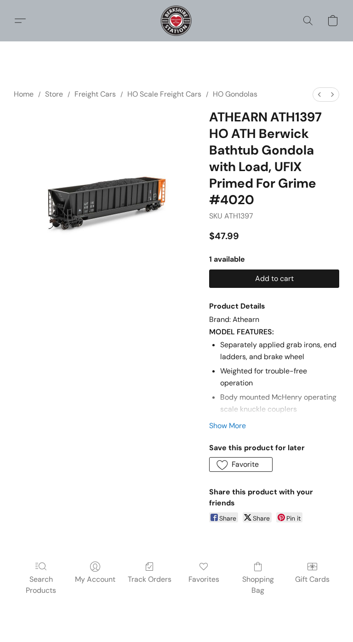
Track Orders (149, 579)
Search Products (41, 584)
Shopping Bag (258, 584)
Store (54, 94)
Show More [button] (227, 425)
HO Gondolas (235, 94)
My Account (95, 579)
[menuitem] (319, 94)
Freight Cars (95, 94)
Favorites (203, 579)
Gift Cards (312, 579)
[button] (176, 21)
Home (24, 94)
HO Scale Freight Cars (164, 94)
